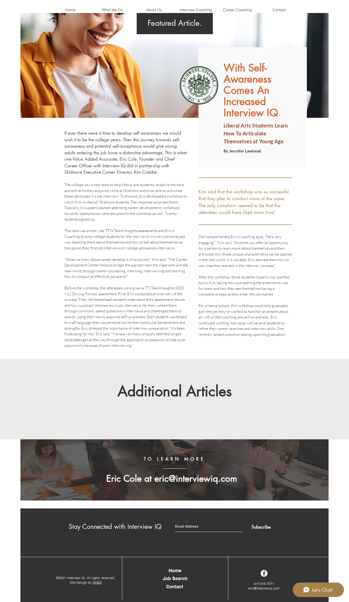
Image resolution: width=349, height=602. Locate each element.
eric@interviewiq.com (195, 478)
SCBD (97, 582)
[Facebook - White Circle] (264, 573)
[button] (154, 10)
